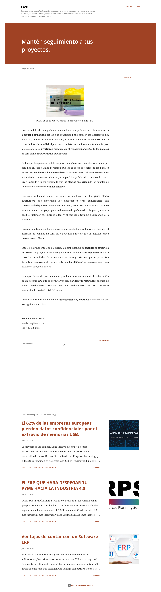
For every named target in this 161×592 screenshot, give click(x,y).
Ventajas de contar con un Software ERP (60, 539)
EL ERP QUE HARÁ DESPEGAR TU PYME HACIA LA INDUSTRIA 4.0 (55, 485)
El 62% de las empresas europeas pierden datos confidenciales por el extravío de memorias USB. (59, 428)
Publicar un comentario (44, 468)
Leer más (96, 468)
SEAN (25, 6)
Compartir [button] (126, 77)
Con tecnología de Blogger (82, 585)
